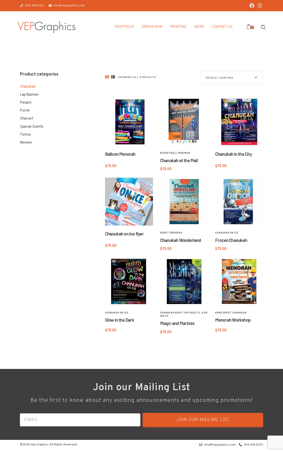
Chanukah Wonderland (180, 240)
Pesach (25, 103)
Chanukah (28, 87)
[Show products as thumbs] (107, 77)
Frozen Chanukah (231, 240)
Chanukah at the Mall (179, 160)
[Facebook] (251, 5)
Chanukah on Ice (226, 232)
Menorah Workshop (232, 320)
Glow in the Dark (119, 320)
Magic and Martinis (177, 323)
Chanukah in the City (233, 154)
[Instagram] (259, 5)
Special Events (31, 127)
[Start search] (263, 27)
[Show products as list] (113, 77)
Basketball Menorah (175, 152)
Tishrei (25, 135)
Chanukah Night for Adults (180, 312)
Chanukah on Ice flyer (124, 233)
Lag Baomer (29, 95)
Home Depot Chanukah (231, 312)
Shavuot (26, 118)
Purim (25, 110)
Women (26, 143)
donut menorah (171, 232)
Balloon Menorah (120, 154)
